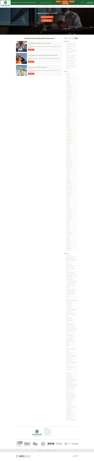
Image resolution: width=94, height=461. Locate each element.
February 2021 (68, 183)
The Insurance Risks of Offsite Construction (37, 67)
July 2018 (68, 236)
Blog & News (72, 1)
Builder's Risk (68, 264)
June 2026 (68, 78)
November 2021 (69, 163)
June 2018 (68, 239)
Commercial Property (70, 283)
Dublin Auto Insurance (70, 326)
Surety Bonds (68, 408)
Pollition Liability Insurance (71, 380)
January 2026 (68, 89)
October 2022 (68, 138)
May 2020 (68, 203)
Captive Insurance (69, 277)
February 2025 (68, 113)
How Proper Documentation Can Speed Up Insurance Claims (71, 52)
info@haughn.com (49, 434)
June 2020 (68, 201)
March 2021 (68, 181)
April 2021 (68, 178)
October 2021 (68, 165)
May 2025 (68, 107)
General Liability (69, 353)
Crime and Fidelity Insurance (71, 300)
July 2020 (68, 198)
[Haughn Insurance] (5, 4)
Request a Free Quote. (47, 17)
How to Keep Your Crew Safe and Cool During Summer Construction (42, 55)
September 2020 (69, 194)
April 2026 (68, 82)
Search (76, 38)
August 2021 (68, 169)
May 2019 (68, 225)
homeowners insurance (70, 366)
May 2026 (68, 80)
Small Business (69, 404)
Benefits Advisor (65, 3)
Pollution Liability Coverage (71, 384)
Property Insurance (69, 393)
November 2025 (69, 93)
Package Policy (69, 375)
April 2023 (68, 125)
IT (66, 371)
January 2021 (68, 185)
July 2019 (68, 221)
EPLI (67, 347)
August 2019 (68, 219)
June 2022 (68, 147)
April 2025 (68, 109)
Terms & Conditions (48, 450)
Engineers (68, 345)
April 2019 (68, 228)
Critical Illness (69, 302)
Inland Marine (68, 369)
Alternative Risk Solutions (71, 259)
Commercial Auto (69, 279)
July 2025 (68, 102)
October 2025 (68, 95)
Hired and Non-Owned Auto (71, 362)
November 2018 (69, 232)
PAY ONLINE (58, 1)
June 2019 (68, 223)
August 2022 (68, 142)
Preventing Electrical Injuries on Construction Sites (39, 43)
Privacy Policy (40, 450)
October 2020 (68, 192)
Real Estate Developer (70, 397)
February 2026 (68, 87)
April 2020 (68, 205)
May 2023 (68, 122)
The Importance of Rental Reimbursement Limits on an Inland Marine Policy (71, 61)
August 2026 (68, 73)
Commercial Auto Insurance (71, 281)
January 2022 (68, 158)
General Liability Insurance (71, 355)
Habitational (68, 357)
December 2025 (69, 91)
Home (67, 364)
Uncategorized (69, 411)
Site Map (54, 450)
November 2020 (69, 189)
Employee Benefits (69, 335)
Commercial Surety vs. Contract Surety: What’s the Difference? (71, 67)
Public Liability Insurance (71, 395)
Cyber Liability (69, 307)
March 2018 (68, 245)
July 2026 (68, 75)
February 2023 (68, 129)
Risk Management (69, 399)
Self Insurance (68, 402)
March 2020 (68, 207)
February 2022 (68, 156)
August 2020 (68, 196)
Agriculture (68, 255)
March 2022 (68, 154)
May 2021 (68, 176)
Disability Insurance (70, 324)
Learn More (30, 49)
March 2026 (68, 84)
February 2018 (68, 248)
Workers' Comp (69, 417)
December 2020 (69, 187)
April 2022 (68, 151)
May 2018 (68, 241)
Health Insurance (69, 360)
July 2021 (68, 172)
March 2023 (68, 127)
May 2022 (68, 149)
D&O (67, 316)
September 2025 (69, 98)
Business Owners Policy (70, 272)
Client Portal (65, 1)
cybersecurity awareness (70, 313)
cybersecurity (68, 311)
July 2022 (68, 145)
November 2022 (69, 136)
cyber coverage (69, 305)
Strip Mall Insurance (70, 406)
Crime (67, 298)
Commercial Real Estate (70, 289)
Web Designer (68, 413)
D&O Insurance (69, 318)
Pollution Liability (69, 382)
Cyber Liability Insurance (70, 309)
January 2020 (68, 212)
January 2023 (68, 131)
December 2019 (69, 214)
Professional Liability (70, 387)
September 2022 (69, 140)
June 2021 (68, 174)
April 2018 (68, 243)
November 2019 (69, 216)
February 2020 (68, 210)
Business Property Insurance (71, 274)
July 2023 (68, 118)
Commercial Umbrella (70, 292)
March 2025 (68, 111)
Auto (67, 262)
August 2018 (68, 234)
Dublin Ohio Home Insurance (71, 329)
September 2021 (69, 167)
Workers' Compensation (70, 420)
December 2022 (69, 134)
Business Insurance (69, 266)
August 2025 (68, 100)
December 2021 (69, 160)
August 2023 (68, 116)
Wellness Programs (69, 415)
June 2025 (68, 104)
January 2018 (68, 250)
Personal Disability (69, 378)
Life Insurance (68, 373)
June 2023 (68, 120)
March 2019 (68, 230)
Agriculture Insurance (70, 257)
